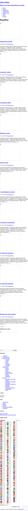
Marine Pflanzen (9, 373)
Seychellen (7, 364)
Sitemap (4, 405)
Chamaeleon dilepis (5, 102)
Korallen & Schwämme (10, 381)
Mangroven (7, 371)
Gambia (7, 360)
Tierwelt (4, 9)
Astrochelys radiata (5, 72)
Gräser (6, 370)
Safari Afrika (5, 402)
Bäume (6, 368)
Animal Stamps (6, 12)
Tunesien (7, 365)
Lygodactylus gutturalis (6, 283)
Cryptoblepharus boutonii (7, 192)
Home (4, 8)
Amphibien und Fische (10, 379)
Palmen (7, 374)
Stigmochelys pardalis (6, 41)
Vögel (6, 390)
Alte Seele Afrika (3, 413)
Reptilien (7, 385)
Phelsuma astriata (5, 133)
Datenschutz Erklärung (8, 407)
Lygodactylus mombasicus (7, 222)
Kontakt (4, 16)
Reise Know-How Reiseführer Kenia (8, 414)
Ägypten (7, 359)
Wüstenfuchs (10, 44)
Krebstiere (7, 382)
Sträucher (7, 375)
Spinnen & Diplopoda (10, 387)
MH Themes (21, 509)
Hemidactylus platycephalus (8, 314)
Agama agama (4, 162)
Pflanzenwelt (5, 10)
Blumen (7, 369)
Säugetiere (7, 386)
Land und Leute (6, 358)
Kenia (6, 362)
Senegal (7, 363)
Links (4, 15)
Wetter (4, 14)
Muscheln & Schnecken (10, 384)
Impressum (5, 408)
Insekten (7, 380)
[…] (5, 51)
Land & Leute (6, 11)
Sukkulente (7, 376)
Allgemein (5, 355)
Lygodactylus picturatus (6, 253)
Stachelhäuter (8, 389)
